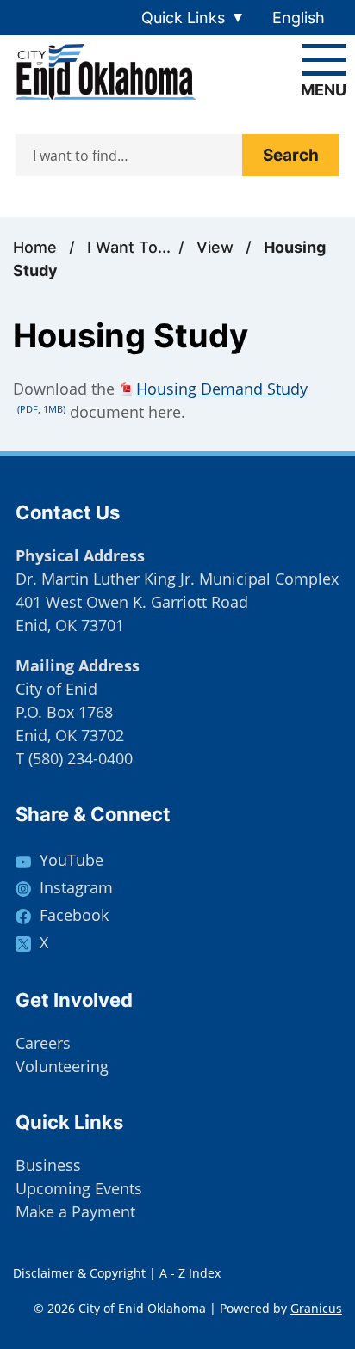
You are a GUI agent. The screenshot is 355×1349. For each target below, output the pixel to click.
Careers (43, 1043)
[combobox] (305, 17)
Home (35, 247)
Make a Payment (75, 1211)
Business (48, 1165)
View (217, 247)
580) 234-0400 (83, 758)
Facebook (74, 914)
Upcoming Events (79, 1188)
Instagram (76, 887)
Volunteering (62, 1066)
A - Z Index (190, 1273)
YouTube (71, 859)
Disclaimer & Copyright (79, 1273)
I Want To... (129, 247)
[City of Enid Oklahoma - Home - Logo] (106, 72)
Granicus (316, 1308)
